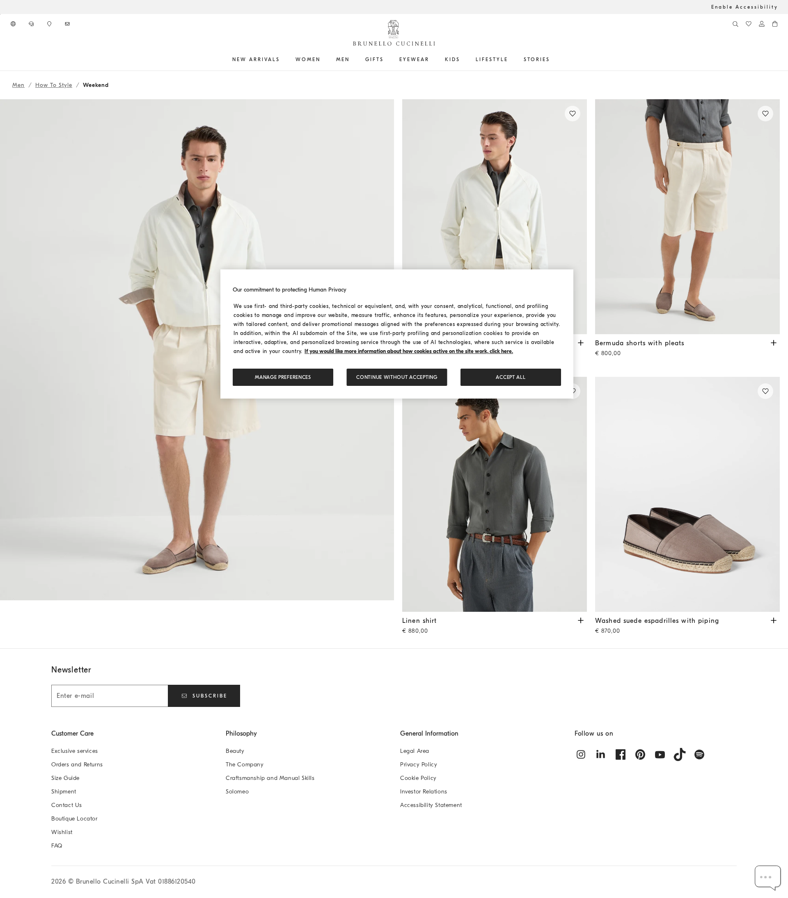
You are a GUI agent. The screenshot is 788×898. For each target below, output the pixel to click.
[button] (197, 373)
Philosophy (241, 733)
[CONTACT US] (32, 24)
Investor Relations (423, 791)
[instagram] (581, 754)
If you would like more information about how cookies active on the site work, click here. (409, 351)
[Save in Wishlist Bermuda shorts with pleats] (765, 113)
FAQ (56, 845)
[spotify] (699, 754)
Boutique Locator (74, 818)
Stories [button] (537, 59)
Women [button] (308, 59)
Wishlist (62, 832)
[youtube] (660, 754)
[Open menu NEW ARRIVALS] (283, 59)
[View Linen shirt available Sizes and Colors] (581, 620)
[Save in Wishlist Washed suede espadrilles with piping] (765, 391)
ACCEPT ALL (510, 377)
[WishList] (748, 24)
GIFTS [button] (374, 59)
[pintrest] (640, 754)
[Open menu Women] (323, 59)
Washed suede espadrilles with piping (657, 625)
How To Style (53, 85)
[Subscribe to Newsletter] (68, 24)
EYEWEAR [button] (414, 59)
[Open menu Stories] (553, 59)
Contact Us (66, 805)
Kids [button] (452, 59)
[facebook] (620, 754)
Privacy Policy (418, 764)
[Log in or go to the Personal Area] (761, 24)
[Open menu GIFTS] (386, 59)
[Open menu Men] (352, 59)
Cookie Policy (418, 778)
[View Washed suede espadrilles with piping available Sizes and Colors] (773, 620)
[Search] (735, 24)
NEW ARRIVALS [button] (256, 59)
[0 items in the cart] (775, 24)
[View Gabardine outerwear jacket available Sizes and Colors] (581, 342)
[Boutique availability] (50, 24)
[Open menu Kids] (463, 59)
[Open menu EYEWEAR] (432, 59)
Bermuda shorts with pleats (640, 348)
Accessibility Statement (431, 805)
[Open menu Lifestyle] (511, 59)
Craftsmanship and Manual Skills (270, 778)
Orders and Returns (77, 764)
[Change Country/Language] (14, 24)
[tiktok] (679, 754)
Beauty (235, 751)
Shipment (63, 791)
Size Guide (65, 778)
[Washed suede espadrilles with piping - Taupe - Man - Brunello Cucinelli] (687, 494)
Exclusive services (74, 751)
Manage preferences (283, 377)
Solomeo (237, 791)
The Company (245, 764)
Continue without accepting (396, 377)
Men (18, 85)
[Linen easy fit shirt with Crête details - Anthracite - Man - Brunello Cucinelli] (494, 494)
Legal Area (414, 751)
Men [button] (343, 59)
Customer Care (72, 733)
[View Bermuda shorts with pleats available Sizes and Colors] (773, 342)
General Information (429, 733)
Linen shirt (419, 625)
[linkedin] (600, 754)
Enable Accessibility (744, 7)
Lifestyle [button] (492, 59)
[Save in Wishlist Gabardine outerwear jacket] (572, 113)
